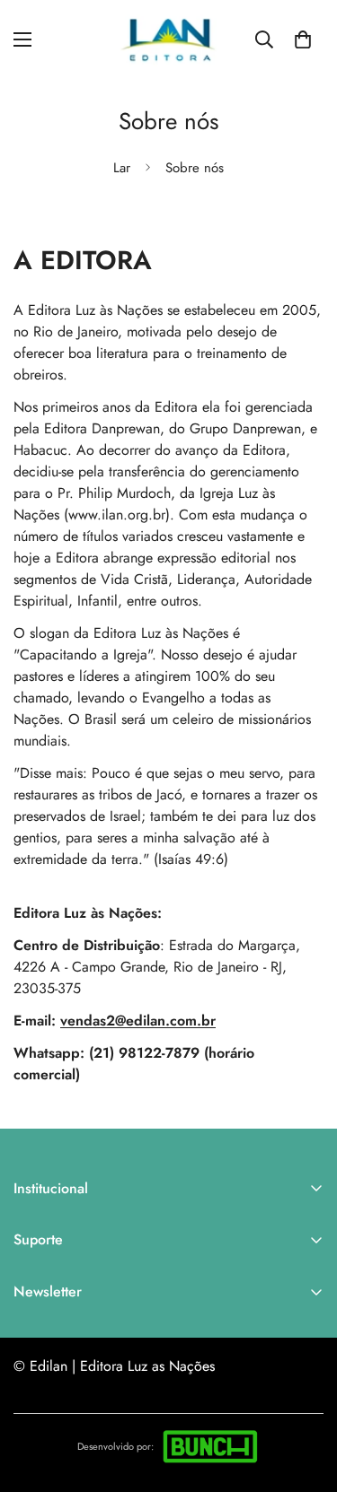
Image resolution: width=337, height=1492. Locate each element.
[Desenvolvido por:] (210, 1446)
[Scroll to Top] (305, 1397)
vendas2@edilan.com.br (138, 1020)
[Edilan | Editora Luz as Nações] (169, 39)
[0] (303, 39)
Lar (121, 168)
